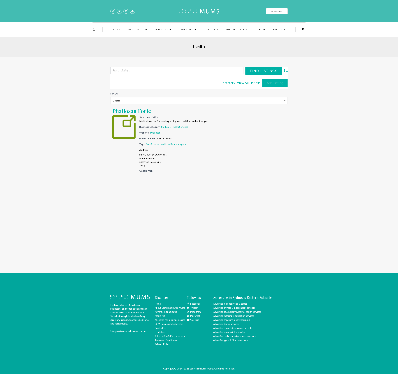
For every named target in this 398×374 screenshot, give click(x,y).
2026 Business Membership (169, 324)
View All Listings (248, 83)
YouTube (194, 320)
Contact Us (160, 328)
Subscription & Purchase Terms (170, 336)
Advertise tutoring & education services (233, 316)
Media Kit (160, 316)
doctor (156, 144)
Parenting (186, 29)
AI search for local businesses (170, 320)
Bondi (149, 144)
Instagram (195, 311)
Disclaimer (160, 332)
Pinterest (195, 316)
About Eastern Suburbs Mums (170, 307)
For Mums (161, 29)
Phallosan (155, 132)
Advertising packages (166, 311)
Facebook (195, 303)
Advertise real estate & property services (234, 336)
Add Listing (275, 83)
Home (116, 29)
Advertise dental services (226, 324)
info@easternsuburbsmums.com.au (128, 331)
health (164, 144)
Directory (211, 29)
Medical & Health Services (174, 126)
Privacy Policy (162, 344)
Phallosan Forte (131, 110)
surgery (182, 144)
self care (172, 144)
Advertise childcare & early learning (231, 320)
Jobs (258, 29)
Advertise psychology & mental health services (237, 311)
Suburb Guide (235, 29)
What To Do (136, 29)
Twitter (194, 307)
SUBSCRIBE (277, 11)
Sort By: (114, 93)
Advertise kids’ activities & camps (230, 303)
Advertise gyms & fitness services (230, 340)
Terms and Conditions (166, 340)
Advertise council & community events (232, 328)
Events (277, 29)
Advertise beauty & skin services (229, 332)
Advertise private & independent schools (234, 307)
